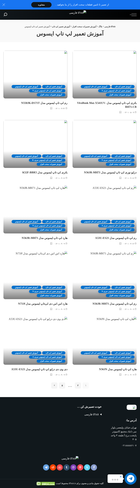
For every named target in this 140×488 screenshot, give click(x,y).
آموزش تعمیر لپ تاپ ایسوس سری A (116, 226)
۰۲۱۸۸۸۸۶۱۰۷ (129, 445)
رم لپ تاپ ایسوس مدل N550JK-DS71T (44, 102)
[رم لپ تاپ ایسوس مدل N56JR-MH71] (105, 275)
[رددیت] (53, 467)
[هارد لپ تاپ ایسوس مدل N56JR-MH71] (35, 209)
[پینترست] (80, 467)
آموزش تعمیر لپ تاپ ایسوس (95, 86)
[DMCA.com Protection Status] (45, 483)
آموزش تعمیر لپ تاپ (123, 86)
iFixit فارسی (91, 414)
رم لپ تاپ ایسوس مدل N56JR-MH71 (115, 303)
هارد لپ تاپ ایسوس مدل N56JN (118, 369)
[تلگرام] (46, 467)
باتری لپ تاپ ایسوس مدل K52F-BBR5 (44, 172)
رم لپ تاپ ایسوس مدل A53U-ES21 (116, 238)
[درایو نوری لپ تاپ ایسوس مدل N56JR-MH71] (105, 144)
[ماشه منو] (132, 15)
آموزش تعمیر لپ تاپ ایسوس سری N (47, 91)
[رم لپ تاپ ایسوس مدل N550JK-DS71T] (35, 74)
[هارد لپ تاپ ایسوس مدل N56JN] (105, 341)
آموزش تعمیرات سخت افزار (120, 95)
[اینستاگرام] (73, 467)
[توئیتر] (87, 467)
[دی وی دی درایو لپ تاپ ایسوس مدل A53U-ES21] (35, 341)
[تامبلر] (67, 467)
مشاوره (41, 5)
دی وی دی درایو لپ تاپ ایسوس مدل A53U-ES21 (39, 369)
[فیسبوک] (94, 467)
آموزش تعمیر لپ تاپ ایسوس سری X (116, 91)
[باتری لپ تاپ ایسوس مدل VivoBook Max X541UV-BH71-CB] (105, 74)
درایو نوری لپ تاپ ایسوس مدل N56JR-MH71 (110, 172)
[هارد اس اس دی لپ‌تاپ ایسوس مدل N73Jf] (35, 275)
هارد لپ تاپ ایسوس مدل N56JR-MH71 (44, 238)
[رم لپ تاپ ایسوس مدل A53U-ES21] (105, 209)
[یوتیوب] (60, 467)
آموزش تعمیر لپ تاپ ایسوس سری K (47, 160)
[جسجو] (5, 15)
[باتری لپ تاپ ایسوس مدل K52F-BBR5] (35, 144)
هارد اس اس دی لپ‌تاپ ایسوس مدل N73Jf (42, 303)
